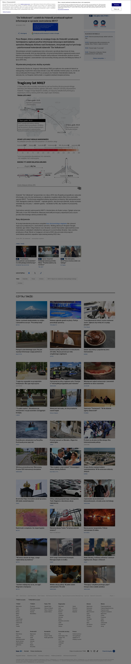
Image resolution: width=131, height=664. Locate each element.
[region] (65, 7)
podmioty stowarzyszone (25, 4)
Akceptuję (116, 4)
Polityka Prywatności (7, 11)
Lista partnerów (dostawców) (63, 9)
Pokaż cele (116, 9)
